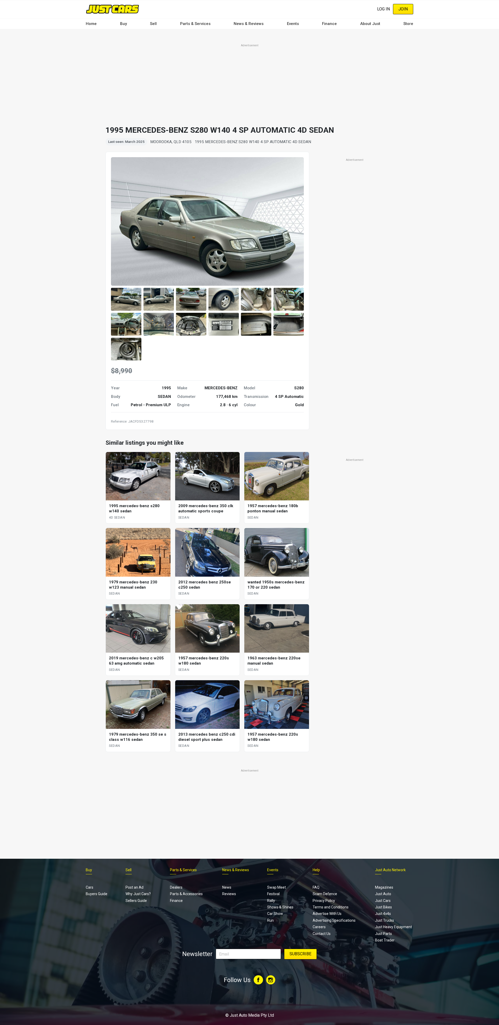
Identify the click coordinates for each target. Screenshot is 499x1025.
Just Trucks (384, 920)
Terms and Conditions (331, 907)
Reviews (229, 894)
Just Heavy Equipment (393, 927)
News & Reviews (249, 23)
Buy (123, 23)
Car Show (275, 914)
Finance (329, 23)
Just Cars (383, 901)
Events (293, 23)
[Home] (112, 9)
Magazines (384, 887)
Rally (271, 901)
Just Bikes (383, 907)
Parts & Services (195, 23)
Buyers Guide (96, 894)
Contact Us (322, 934)
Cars (89, 887)
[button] (126, 299)
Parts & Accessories (186, 894)
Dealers (176, 887)
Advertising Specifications (334, 920)
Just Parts (383, 934)
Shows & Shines (280, 907)
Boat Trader (385, 940)
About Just (370, 23)
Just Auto (383, 894)
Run (270, 920)
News (226, 887)
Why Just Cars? (138, 894)
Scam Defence (325, 894)
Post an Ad (134, 887)
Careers (319, 927)
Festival (273, 894)
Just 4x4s (383, 914)
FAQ (316, 887)
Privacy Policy (324, 901)
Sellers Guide (136, 901)
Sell (153, 23)
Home (91, 23)
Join (403, 9)
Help (316, 870)
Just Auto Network (390, 870)
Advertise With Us (327, 914)
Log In (383, 9)
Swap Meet (276, 887)
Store (408, 23)
